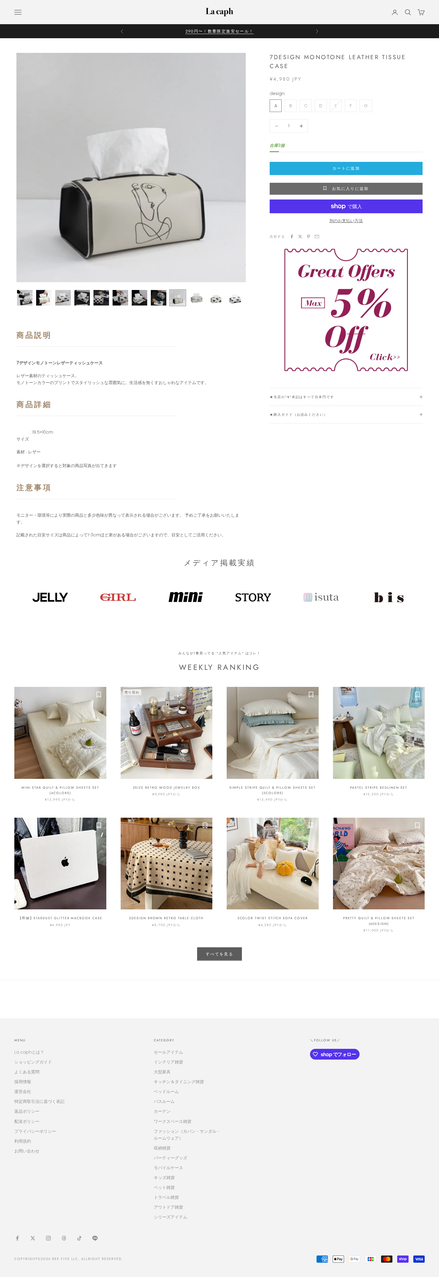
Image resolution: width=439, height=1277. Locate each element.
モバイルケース (168, 1168)
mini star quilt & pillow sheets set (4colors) (60, 790)
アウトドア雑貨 (168, 1207)
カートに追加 (346, 168)
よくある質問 (26, 1072)
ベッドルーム (166, 1092)
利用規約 (22, 1141)
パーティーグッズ (170, 1158)
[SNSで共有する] (291, 236)
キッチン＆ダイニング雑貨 (179, 1082)
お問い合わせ (26, 1151)
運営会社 (22, 1092)
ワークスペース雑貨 (172, 1121)
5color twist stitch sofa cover (272, 918)
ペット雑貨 (164, 1187)
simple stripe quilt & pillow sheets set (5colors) (272, 790)
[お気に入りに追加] (99, 694)
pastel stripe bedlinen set (378, 787)
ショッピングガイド (33, 1062)
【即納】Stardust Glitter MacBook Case (60, 918)
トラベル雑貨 (166, 1197)
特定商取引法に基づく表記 (39, 1101)
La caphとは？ (29, 1052)
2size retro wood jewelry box (166, 787)
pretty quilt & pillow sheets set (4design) (379, 921)
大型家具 (162, 1072)
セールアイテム (168, 1052)
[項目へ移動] (24, 297)
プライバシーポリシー (35, 1131)
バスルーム (164, 1101)
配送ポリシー (26, 1121)
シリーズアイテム (170, 1217)
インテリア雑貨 (168, 1062)
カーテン (162, 1111)
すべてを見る (219, 954)
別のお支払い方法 (346, 220)
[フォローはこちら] (17, 1238)
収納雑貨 (162, 1148)
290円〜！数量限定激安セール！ (219, 31)
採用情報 (22, 1082)
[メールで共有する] (316, 236)
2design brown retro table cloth (166, 918)
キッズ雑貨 (164, 1178)
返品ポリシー (26, 1111)
